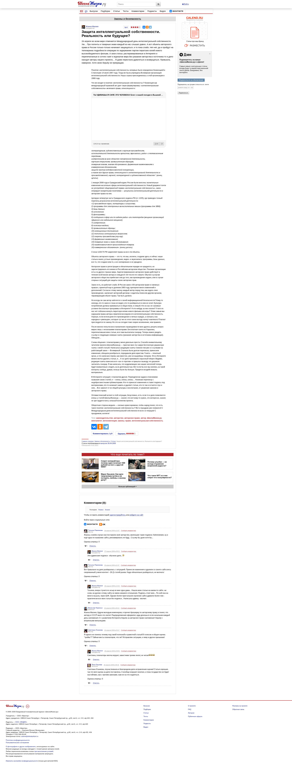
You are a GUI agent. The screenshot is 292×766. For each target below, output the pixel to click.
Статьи (116, 11)
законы (121, 421)
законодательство (104, 418)
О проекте (192, 706)
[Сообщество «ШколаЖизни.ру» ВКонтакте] (176, 11)
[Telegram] (150, 27)
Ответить (93, 546)
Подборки (105, 11)
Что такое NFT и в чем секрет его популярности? (159, 477)
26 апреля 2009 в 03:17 (112, 630)
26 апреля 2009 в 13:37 (112, 530)
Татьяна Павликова (95, 530)
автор (143, 418)
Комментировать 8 (102, 433)
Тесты (126, 11)
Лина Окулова (97, 665)
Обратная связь (238, 709)
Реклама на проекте (239, 706)
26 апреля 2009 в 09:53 (112, 651)
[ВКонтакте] (144, 27)
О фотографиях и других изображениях (21, 746)
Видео (163, 11)
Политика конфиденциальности (18, 740)
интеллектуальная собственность (147, 421)
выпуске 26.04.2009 (108, 443)
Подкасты (152, 11)
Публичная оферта (195, 716)
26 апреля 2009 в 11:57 (112, 565)
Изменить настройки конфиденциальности (22, 761)
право (128, 421)
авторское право (132, 418)
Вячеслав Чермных (95, 608)
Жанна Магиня (97, 551)
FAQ (189, 709)
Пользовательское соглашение (17, 742)
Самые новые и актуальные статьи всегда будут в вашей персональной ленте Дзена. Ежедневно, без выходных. (193, 69)
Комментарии (138, 11)
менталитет (96, 421)
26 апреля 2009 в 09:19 (111, 665)
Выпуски (94, 11)
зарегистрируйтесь (118, 515)
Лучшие (107, 510)
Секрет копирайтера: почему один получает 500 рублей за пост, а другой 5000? (113, 464)
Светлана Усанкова (95, 630)
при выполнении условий (43, 751)
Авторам (191, 713)
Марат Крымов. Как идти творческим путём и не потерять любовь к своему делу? (113, 477)
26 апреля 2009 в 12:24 (112, 586)
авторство (118, 418)
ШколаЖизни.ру (154, 418)
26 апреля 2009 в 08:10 (112, 608)
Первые (100, 510)
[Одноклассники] (147, 27)
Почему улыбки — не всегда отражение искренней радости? (157, 464)
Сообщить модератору (128, 530)
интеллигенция (110, 421)
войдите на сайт (136, 515)
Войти (186, 4)
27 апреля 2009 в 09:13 (112, 551)
